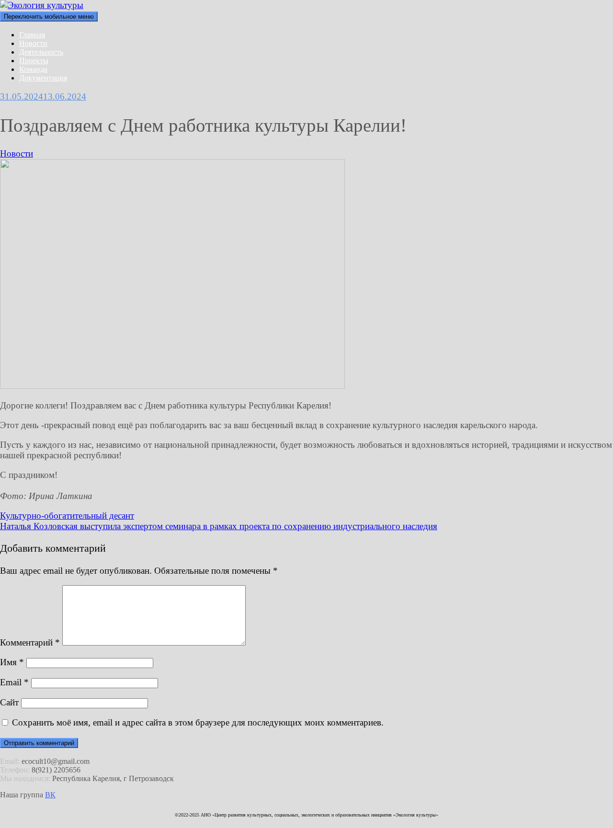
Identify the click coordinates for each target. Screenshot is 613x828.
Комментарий (30, 642)
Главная (32, 35)
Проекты (33, 61)
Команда (33, 69)
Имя (12, 662)
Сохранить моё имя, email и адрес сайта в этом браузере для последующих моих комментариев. (198, 722)
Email (14, 682)
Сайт (9, 702)
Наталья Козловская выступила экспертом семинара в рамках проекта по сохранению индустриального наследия (218, 526)
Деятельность (41, 52)
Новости (33, 43)
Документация (43, 78)
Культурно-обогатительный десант (67, 515)
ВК (50, 795)
